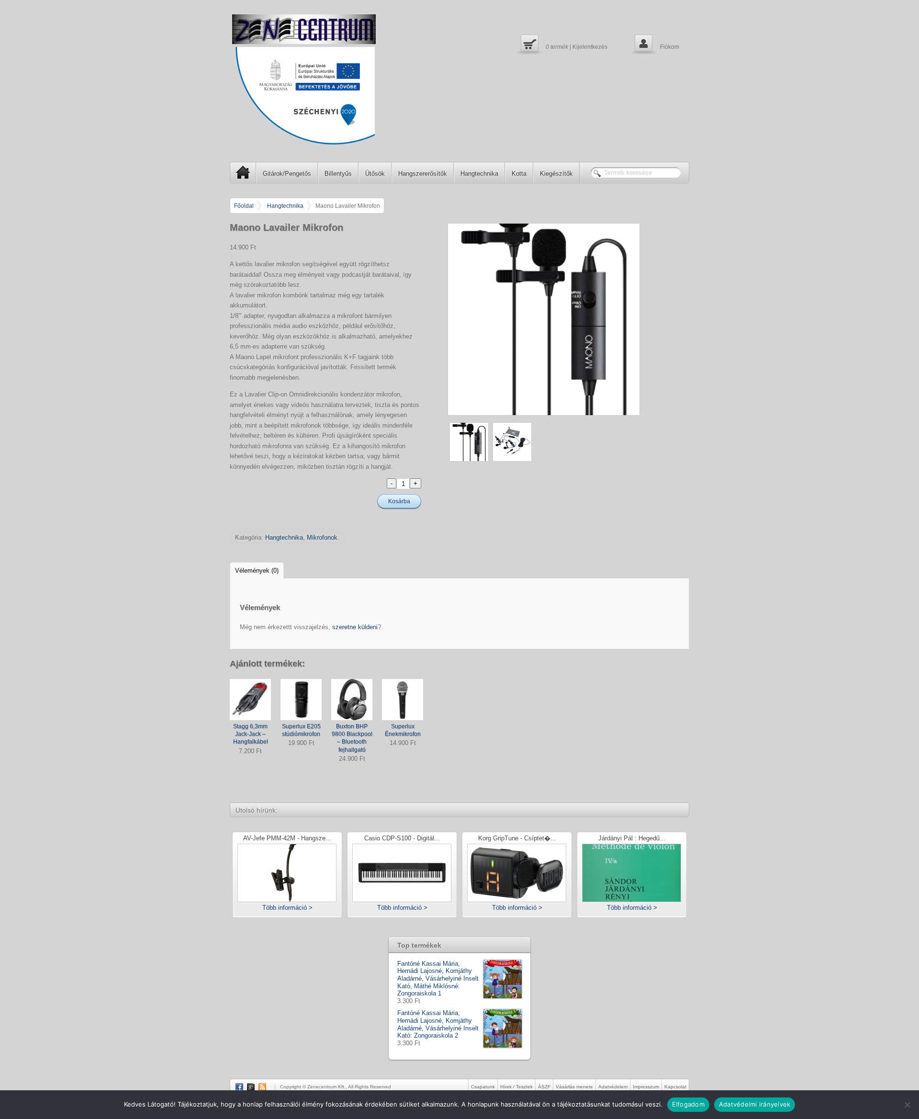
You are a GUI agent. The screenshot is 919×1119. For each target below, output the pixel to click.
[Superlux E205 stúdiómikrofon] (301, 699)
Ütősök (375, 173)
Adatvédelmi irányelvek (755, 1104)
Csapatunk (483, 1086)
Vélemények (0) (257, 570)
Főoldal (244, 206)
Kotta (519, 173)
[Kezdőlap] (304, 29)
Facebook (239, 1087)
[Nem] (907, 1104)
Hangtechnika (479, 173)
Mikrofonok (322, 537)
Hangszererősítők (422, 173)
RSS (262, 1087)
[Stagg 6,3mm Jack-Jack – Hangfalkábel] (250, 699)
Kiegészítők (556, 173)
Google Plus (251, 1087)
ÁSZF (544, 1086)
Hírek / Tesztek (516, 1086)
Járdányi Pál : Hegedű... (631, 838)
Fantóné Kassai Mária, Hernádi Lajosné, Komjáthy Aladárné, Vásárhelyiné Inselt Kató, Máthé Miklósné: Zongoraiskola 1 (438, 978)
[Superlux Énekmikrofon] (402, 699)
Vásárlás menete (574, 1086)
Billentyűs (338, 173)
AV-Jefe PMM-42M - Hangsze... (287, 838)
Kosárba (399, 501)
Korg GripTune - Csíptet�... (517, 838)
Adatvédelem (613, 1086)
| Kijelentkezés (562, 43)
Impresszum (646, 1086)
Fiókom (656, 43)
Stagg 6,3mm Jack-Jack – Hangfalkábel (250, 734)
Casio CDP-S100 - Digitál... (402, 838)
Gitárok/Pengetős (287, 173)
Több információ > (287, 907)
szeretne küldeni (355, 627)
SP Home (243, 172)
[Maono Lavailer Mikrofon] (568, 319)
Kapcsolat (675, 1086)
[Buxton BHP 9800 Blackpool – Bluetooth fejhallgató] (351, 699)
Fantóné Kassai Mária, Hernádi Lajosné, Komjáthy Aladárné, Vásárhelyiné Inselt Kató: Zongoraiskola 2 (438, 1024)
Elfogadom (688, 1104)
